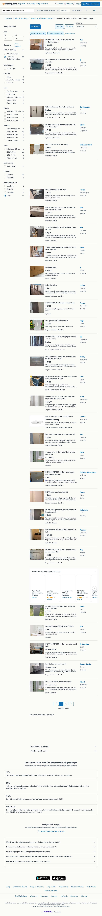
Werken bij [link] (33, 896)
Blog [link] (8, 887)
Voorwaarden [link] (31, 4)
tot (16, 35)
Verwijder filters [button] (70, 33)
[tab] (59, 26)
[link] (9, 4)
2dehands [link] (64, 896)
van (5, 35)
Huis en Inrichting (36, 33)
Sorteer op (79, 23)
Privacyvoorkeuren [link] (51, 891)
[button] (68, 3)
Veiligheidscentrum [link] (42, 4)
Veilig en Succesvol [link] (37, 887)
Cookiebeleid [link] (91, 887)
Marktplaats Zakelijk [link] (20, 887)
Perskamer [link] (44, 896)
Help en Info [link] (51, 887)
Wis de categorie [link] (18, 45)
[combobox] (18, 10)
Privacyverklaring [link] (77, 887)
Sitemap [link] (84, 896)
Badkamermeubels (54, 33)
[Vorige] (56, 704)
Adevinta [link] (54, 896)
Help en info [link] (22, 4)
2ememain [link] (74, 896)
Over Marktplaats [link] (21, 896)
